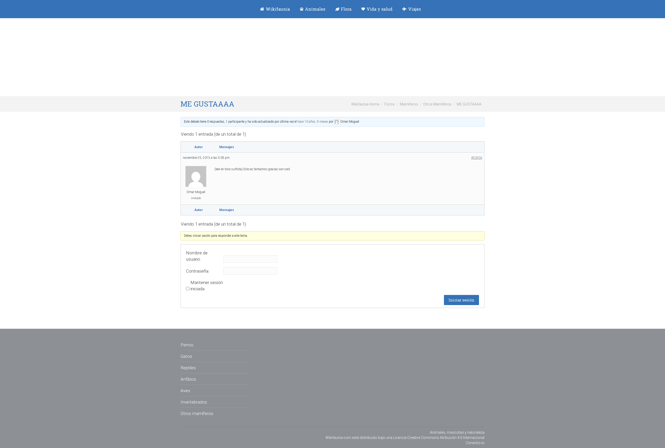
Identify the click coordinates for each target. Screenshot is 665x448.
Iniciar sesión (461, 300)
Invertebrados (194, 402)
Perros (187, 344)
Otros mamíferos (197, 413)
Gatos (186, 356)
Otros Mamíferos (437, 104)
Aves (185, 390)
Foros (389, 104)
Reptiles (188, 367)
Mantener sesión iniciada (206, 285)
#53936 (476, 158)
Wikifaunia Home (365, 104)
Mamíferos (409, 104)
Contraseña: (197, 271)
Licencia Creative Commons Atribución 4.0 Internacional (438, 438)
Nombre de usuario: (197, 256)
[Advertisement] (332, 57)
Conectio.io (475, 443)
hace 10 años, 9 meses (312, 121)
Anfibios (188, 379)
